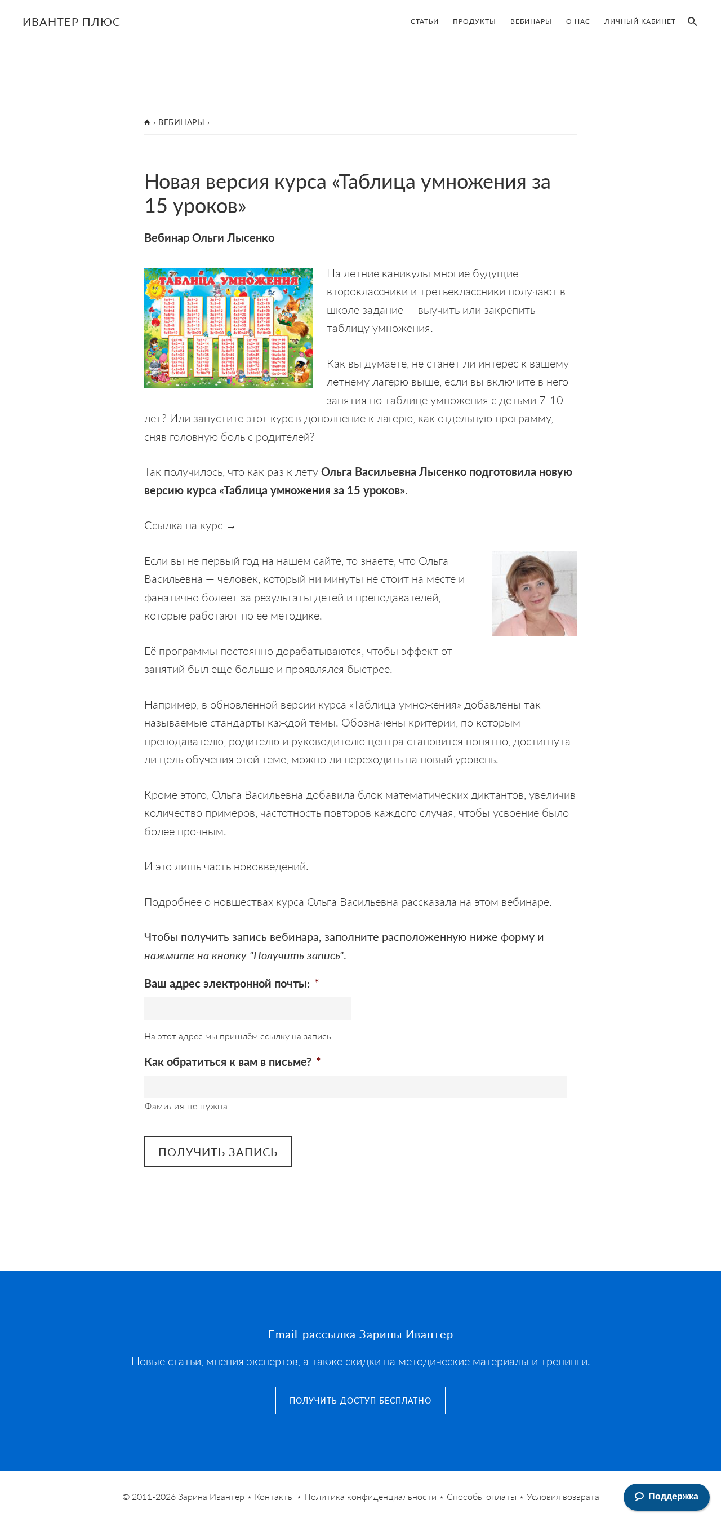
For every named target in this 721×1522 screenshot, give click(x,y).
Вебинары (181, 121)
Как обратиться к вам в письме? (232, 1061)
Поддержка (673, 1496)
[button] (690, 21)
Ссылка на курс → (190, 525)
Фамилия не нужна (186, 1105)
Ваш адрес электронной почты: (231, 983)
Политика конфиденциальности (370, 1496)
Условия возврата (563, 1496)
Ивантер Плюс (72, 21)
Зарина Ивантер (211, 1496)
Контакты (274, 1496)
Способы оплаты (482, 1496)
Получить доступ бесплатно (360, 1400)
